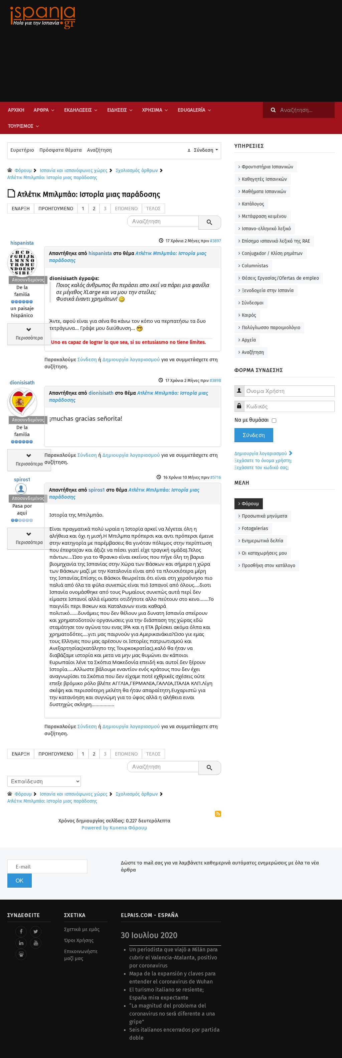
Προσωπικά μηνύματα (264, 516)
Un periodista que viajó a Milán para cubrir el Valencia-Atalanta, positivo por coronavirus (173, 957)
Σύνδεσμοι (253, 303)
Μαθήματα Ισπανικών (264, 191)
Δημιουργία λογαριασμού (131, 360)
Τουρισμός (20, 126)
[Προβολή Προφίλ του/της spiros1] (22, 491)
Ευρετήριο (22, 150)
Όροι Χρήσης (79, 940)
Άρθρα (41, 110)
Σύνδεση (87, 360)
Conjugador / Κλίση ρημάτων (272, 253)
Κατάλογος (253, 204)
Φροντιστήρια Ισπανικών (267, 167)
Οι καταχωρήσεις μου (264, 553)
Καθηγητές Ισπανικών (264, 179)
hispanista (22, 243)
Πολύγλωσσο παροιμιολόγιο (271, 327)
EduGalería (191, 110)
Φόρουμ (250, 504)
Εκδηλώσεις (78, 110)
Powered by (94, 828)
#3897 (215, 240)
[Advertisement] (228, 51)
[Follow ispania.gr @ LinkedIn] (21, 943)
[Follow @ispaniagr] (35, 931)
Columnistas (255, 266)
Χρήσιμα (152, 110)
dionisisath (22, 383)
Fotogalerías (255, 528)
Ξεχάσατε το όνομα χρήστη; (263, 461)
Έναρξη (21, 209)
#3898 (215, 380)
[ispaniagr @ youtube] (35, 943)
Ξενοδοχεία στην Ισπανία (268, 290)
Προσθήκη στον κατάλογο (268, 565)
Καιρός (249, 315)
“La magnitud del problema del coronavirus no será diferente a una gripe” (172, 1014)
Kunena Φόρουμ (128, 828)
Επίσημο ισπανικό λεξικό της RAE (276, 241)
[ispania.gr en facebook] (21, 931)
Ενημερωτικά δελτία (262, 541)
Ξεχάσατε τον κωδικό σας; (261, 468)
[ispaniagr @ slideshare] (21, 954)
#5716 (215, 477)
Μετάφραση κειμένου (264, 216)
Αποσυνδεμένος (28, 280)
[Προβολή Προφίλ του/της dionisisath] (22, 401)
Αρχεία (249, 340)
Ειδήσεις (117, 110)
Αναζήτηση (99, 150)
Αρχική (16, 110)
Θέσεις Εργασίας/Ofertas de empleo (280, 278)
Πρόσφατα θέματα (60, 150)
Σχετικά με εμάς (82, 929)
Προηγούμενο (55, 209)
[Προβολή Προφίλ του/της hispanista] (22, 261)
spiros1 (22, 480)
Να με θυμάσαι (251, 420)
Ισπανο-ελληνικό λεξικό (266, 229)
